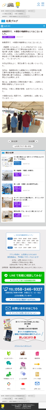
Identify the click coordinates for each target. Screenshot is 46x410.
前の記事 (14, 141)
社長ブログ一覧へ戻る (23, 146)
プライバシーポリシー (23, 346)
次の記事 (32, 141)
